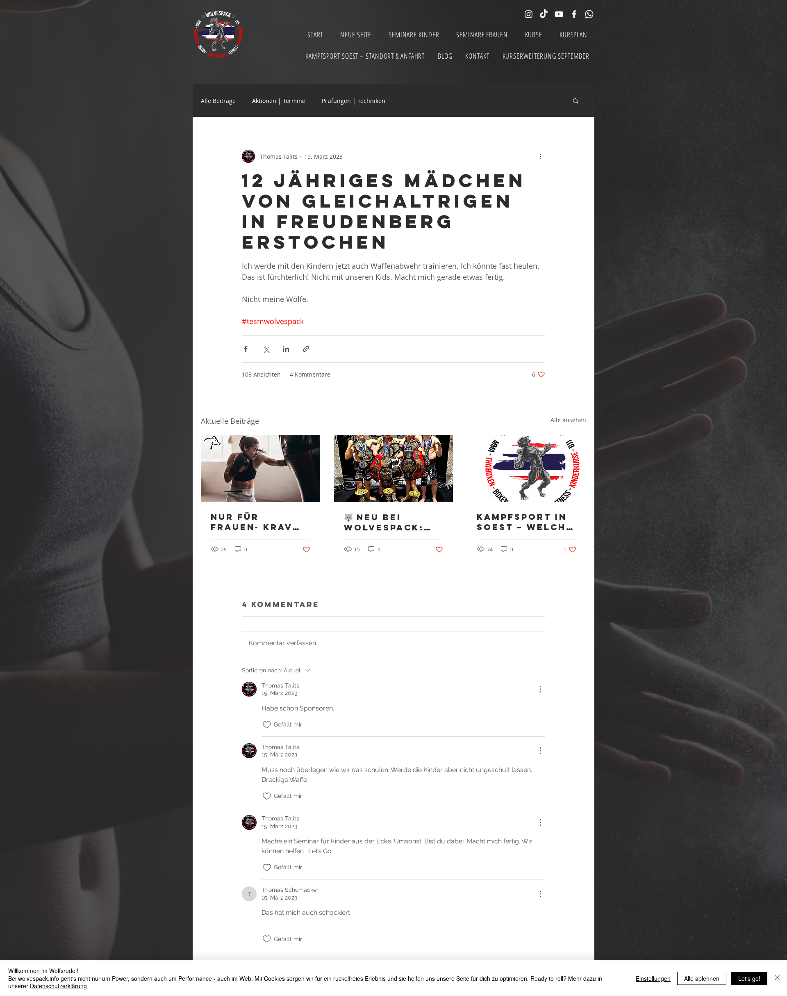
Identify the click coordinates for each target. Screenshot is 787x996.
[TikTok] (544, 14)
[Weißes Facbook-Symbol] (574, 14)
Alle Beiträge (218, 100)
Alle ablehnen (701, 978)
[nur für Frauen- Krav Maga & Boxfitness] (260, 468)
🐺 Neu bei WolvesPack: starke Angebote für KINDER (387, 522)
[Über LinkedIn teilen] (286, 349)
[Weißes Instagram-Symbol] (528, 14)
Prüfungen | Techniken (353, 100)
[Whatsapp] (589, 14)
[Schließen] (777, 978)
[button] (576, 100)
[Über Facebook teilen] (246, 349)
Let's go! (749, 978)
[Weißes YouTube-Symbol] (559, 14)
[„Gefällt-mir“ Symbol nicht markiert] (267, 725)
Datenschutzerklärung (58, 986)
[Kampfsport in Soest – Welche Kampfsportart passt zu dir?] (526, 468)
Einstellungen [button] (653, 978)
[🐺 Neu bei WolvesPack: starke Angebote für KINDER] (393, 468)
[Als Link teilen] (306, 349)
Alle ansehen (568, 420)
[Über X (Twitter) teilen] (266, 349)
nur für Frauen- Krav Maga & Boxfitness (251, 522)
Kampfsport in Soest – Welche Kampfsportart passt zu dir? (525, 522)
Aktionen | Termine (278, 100)
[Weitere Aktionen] (540, 156)
